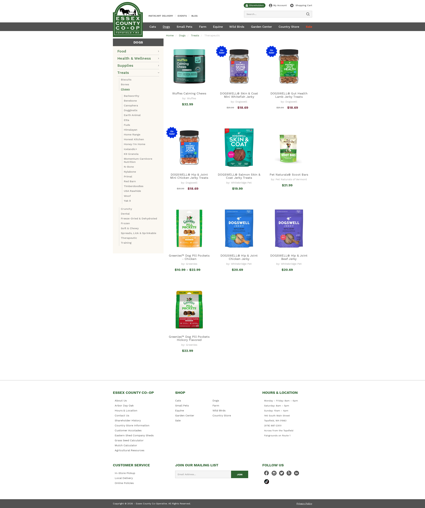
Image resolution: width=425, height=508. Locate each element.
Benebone (130, 100)
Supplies (125, 65)
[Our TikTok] (266, 481)
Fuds (127, 124)
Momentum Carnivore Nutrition (138, 160)
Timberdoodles (133, 186)
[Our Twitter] (281, 474)
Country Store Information (132, 425)
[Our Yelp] (289, 474)
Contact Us (122, 415)
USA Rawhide (132, 191)
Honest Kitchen (134, 139)
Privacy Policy (304, 503)
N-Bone (129, 166)
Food (121, 51)
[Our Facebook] (266, 474)
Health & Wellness (134, 58)
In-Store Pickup (125, 473)
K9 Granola (131, 154)
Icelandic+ (130, 149)
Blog (194, 15)
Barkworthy (131, 95)
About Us (121, 400)
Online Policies (124, 483)
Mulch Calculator (126, 445)
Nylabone (130, 171)
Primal (128, 176)
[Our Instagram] (274, 474)
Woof (127, 195)
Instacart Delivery (160, 15)
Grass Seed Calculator (129, 440)
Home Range (132, 134)
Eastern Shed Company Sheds (134, 435)
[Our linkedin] (296, 474)
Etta (126, 120)
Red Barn (130, 181)
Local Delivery (124, 478)
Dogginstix (130, 110)
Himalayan (130, 129)
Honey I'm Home (134, 144)
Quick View (189, 113)
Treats (123, 73)
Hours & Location (126, 410)
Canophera (131, 105)
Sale (309, 26)
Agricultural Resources (129, 450)
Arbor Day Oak (124, 405)
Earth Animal (132, 115)
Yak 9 (127, 200)
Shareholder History (128, 420)
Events (182, 15)
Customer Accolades (128, 430)
